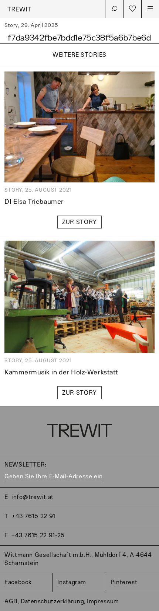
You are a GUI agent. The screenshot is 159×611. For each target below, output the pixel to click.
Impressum (103, 601)
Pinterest (124, 582)
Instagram (71, 582)
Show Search (114, 9)
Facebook (18, 582)
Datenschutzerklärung (52, 601)
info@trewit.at (32, 497)
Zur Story (79, 222)
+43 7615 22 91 (33, 516)
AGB (11, 601)
